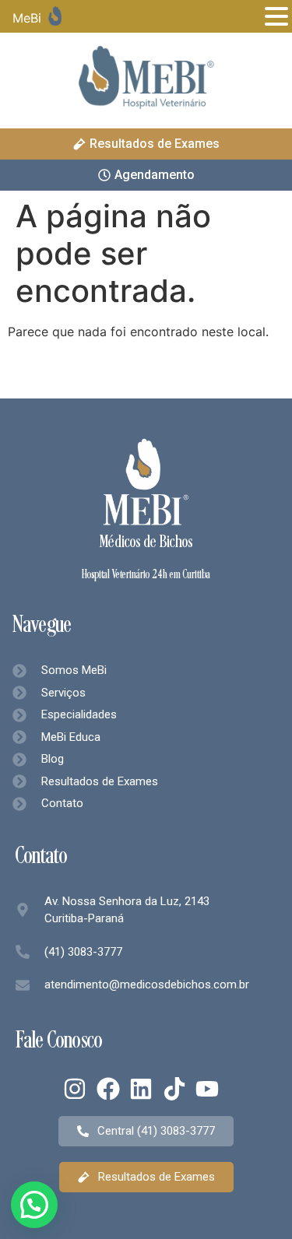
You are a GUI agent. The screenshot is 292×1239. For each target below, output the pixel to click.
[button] (34, 1204)
